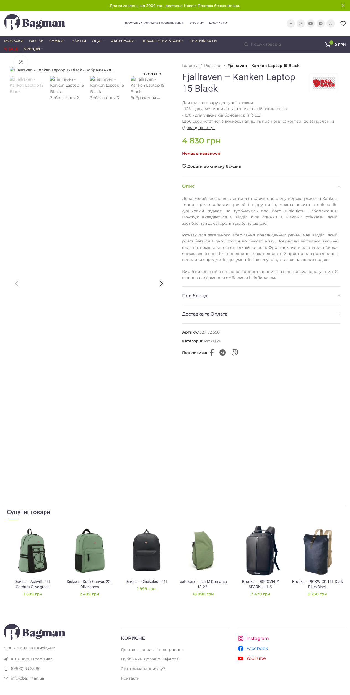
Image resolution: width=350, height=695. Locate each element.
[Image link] (34, 631)
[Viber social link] (330, 23)
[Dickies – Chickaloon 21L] (146, 551)
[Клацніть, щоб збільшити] (21, 62)
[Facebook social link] (291, 23)
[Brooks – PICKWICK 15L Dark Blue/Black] (317, 551)
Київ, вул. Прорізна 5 (32, 659)
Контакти (130, 678)
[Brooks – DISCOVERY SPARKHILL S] (260, 551)
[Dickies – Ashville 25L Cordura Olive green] (32, 551)
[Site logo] (34, 23)
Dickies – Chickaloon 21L (146, 581)
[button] (17, 284)
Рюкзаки (213, 65)
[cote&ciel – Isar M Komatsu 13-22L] (203, 551)
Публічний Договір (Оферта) (150, 659)
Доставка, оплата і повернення (152, 649)
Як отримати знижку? (143, 668)
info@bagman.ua (27, 678)
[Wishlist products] (343, 23)
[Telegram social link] (321, 23)
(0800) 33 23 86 (26, 668)
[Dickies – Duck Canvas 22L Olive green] (89, 551)
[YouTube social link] (311, 23)
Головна (190, 65)
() (199, 127)
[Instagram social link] (301, 23)
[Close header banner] (343, 5)
